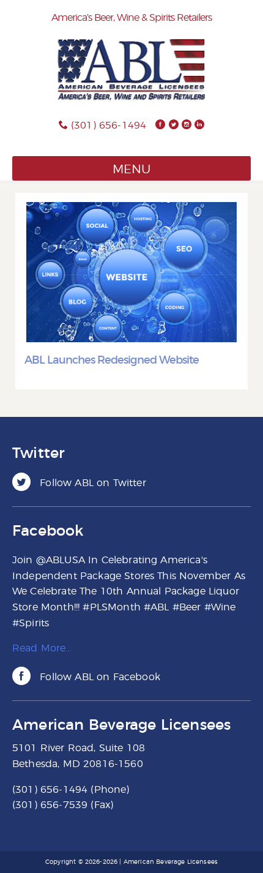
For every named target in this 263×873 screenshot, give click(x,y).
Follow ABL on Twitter (91, 483)
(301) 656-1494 (108, 125)
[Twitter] (174, 125)
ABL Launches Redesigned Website (111, 360)
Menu (131, 169)
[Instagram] (186, 125)
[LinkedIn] (199, 125)
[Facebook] (160, 125)
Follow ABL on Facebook (98, 677)
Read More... (42, 648)
